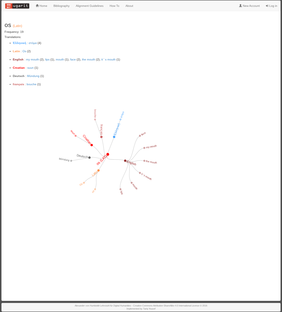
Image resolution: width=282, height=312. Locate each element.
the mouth (88, 59)
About (129, 5)
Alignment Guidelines (89, 5)
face (73, 59)
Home (43, 5)
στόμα (33, 43)
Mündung (33, 76)
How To (114, 5)
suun (30, 67)
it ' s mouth (108, 59)
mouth (60, 59)
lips (47, 59)
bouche (31, 84)
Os (24, 51)
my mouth (32, 59)
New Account (251, 5)
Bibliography (61, 5)
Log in (272, 5)
